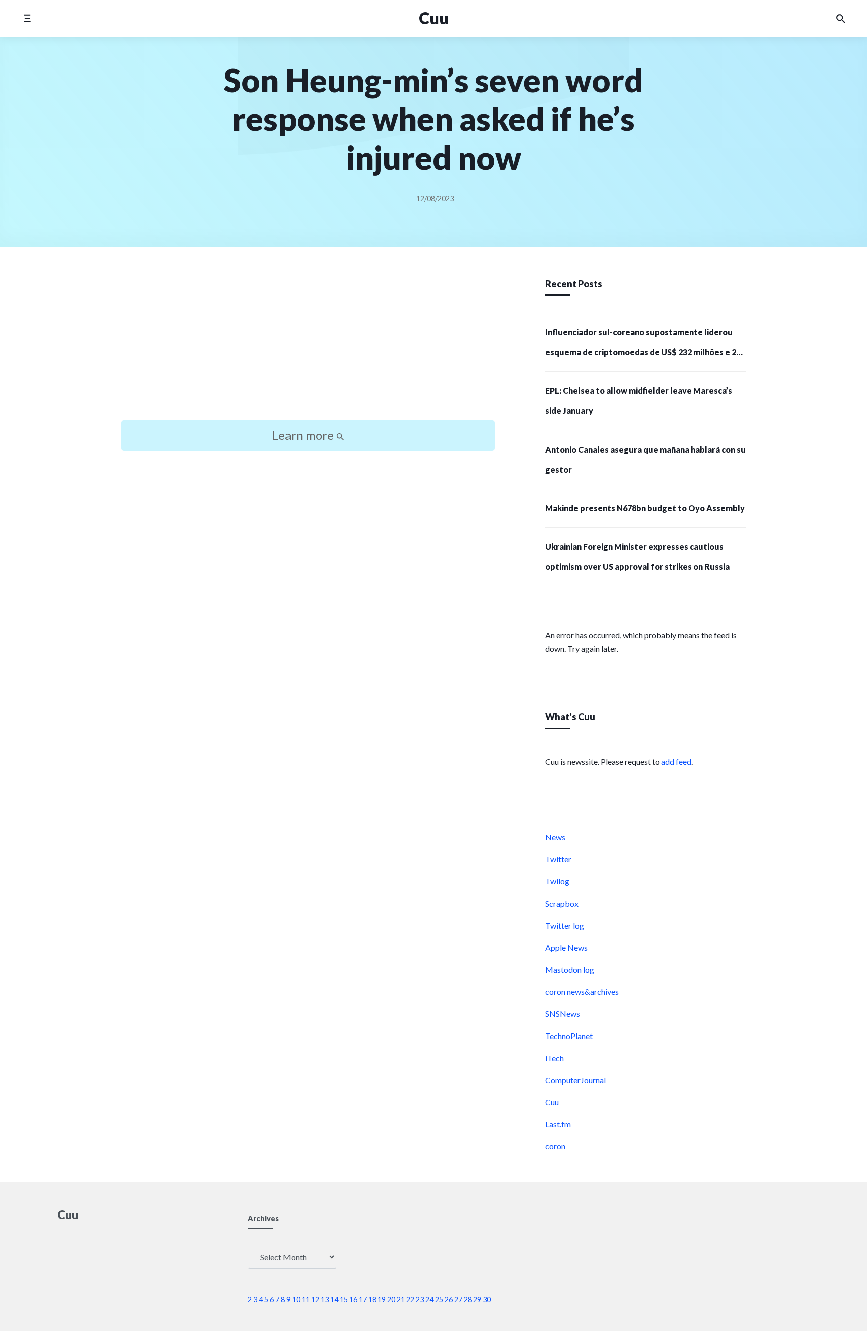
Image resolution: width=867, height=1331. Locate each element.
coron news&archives (582, 991)
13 (325, 1299)
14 (334, 1299)
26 (449, 1299)
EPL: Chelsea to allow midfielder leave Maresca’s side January (638, 400)
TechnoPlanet (569, 1036)
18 (372, 1299)
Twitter (558, 859)
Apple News (566, 947)
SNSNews (562, 1013)
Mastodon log (569, 969)
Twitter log (564, 925)
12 (315, 1299)
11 (306, 1299)
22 (410, 1299)
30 (487, 1299)
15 (344, 1299)
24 (429, 1299)
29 (477, 1299)
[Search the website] (840, 18)
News (555, 837)
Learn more (304, 435)
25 (439, 1299)
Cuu (434, 18)
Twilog (557, 881)
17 (363, 1299)
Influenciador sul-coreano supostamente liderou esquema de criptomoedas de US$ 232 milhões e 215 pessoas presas (645, 345)
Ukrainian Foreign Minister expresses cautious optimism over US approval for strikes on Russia (637, 556)
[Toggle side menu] (27, 18)
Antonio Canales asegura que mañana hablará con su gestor (645, 459)
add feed (676, 761)
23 (420, 1299)
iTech (554, 1058)
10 (296, 1299)
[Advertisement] (308, 342)
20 (391, 1299)
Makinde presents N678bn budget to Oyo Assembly (645, 508)
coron (555, 1146)
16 (353, 1299)
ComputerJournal (575, 1080)
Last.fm (558, 1124)
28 (468, 1299)
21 (401, 1299)
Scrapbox (562, 903)
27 (458, 1299)
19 (382, 1299)
